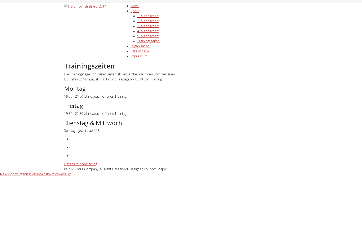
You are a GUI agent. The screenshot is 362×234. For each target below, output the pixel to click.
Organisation (140, 46)
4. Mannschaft (148, 31)
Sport (135, 11)
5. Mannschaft (148, 36)
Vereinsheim (140, 51)
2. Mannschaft (148, 21)
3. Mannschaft (148, 26)
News (135, 6)
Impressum (139, 56)
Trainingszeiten (148, 41)
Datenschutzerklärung (80, 164)
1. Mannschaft (148, 16)
